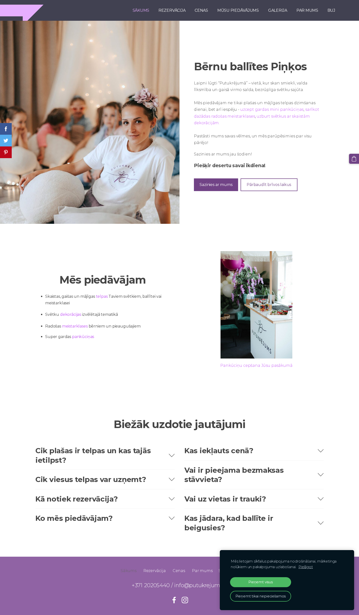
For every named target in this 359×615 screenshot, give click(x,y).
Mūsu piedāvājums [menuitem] (238, 10)
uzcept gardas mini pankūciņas (272, 109)
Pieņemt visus (260, 582)
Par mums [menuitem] (307, 10)
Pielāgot (305, 567)
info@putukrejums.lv (200, 585)
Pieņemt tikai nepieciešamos (260, 596)
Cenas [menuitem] (201, 10)
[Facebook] (174, 600)
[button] (105, 455)
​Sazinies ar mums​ (216, 184)
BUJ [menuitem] (331, 10)
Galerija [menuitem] (277, 10)
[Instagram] (185, 600)
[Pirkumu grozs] (354, 159)
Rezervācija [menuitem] (171, 10)
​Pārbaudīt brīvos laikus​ (269, 184)
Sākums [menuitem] (141, 10)
